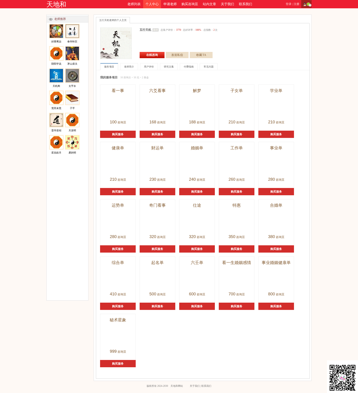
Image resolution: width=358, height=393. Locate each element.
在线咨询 (152, 54)
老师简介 (129, 66)
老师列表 (134, 4)
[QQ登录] (303, 4)
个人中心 (152, 4)
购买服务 (118, 134)
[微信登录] (309, 4)
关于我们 (227, 4)
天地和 (56, 4)
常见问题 (209, 66)
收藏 (201, 54)
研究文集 (169, 66)
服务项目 (109, 66)
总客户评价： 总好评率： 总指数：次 (189, 29)
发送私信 (177, 54)
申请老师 (170, 4)
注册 (296, 4)
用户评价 (149, 66)
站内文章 (209, 4)
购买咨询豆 (189, 4)
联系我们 (245, 4)
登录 (288, 4)
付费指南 (189, 66)
